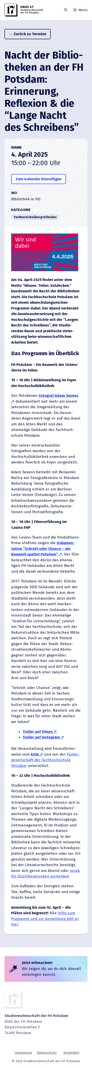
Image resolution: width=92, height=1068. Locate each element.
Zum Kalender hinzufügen (38, 179)
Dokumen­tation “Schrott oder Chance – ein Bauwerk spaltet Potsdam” (43, 549)
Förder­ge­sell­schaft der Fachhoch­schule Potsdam (45, 760)
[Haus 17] (24, 10)
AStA (35, 754)
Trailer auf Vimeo (38, 731)
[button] (65, 10)
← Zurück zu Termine (27, 34)
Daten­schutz (47, 1053)
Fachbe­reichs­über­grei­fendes (35, 217)
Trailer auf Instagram (41, 737)
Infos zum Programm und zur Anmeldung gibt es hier (45, 919)
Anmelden (71, 1053)
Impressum (23, 1053)
